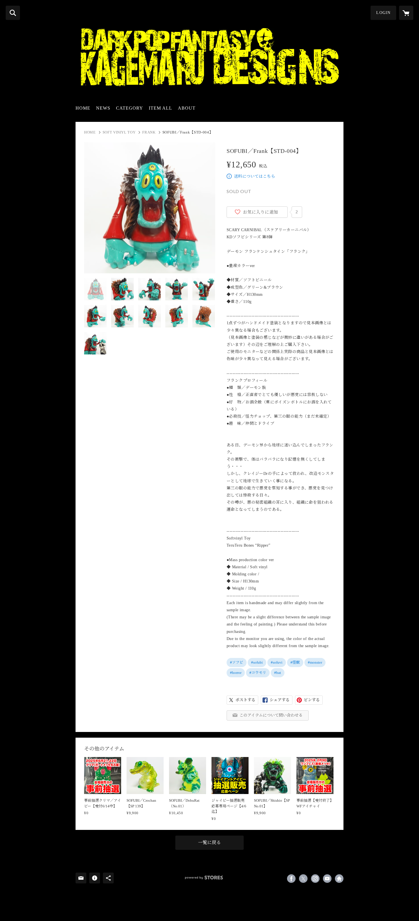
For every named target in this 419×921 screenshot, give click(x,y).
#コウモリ (257, 672)
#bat (277, 672)
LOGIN (383, 13)
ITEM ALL (160, 108)
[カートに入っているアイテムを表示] (406, 13)
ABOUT (187, 108)
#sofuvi (276, 662)
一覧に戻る (209, 842)
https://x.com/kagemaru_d (303, 878)
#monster (315, 662)
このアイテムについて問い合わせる (271, 715)
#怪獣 (295, 662)
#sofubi (257, 662)
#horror (235, 672)
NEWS (103, 108)
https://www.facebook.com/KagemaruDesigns (291, 878)
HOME (83, 108)
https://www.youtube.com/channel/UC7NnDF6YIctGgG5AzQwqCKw (327, 878)
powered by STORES (203, 877)
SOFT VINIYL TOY (119, 132)
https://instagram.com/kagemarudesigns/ (315, 878)
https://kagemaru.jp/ (339, 878)
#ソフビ (236, 662)
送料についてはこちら (254, 176)
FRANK (148, 132)
